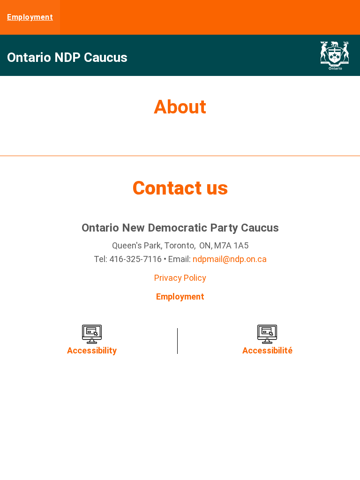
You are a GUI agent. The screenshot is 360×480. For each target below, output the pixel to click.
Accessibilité (267, 350)
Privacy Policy (180, 278)
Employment (30, 17)
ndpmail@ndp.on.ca (230, 259)
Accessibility (92, 350)
